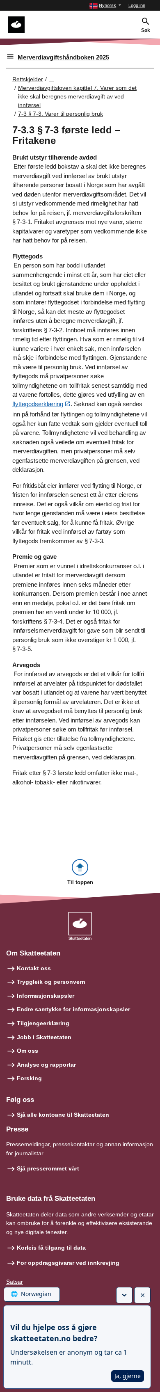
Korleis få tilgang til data (51, 1247)
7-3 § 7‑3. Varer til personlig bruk (60, 113)
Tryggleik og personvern (51, 981)
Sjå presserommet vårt (48, 1168)
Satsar (14, 1281)
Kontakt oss (34, 968)
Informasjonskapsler (45, 995)
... (51, 79)
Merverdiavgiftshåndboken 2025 (63, 57)
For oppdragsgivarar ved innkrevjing (68, 1262)
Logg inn (136, 5)
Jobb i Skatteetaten (44, 1037)
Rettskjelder (27, 79)
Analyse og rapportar (46, 1064)
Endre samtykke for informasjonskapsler (73, 1009)
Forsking (29, 1078)
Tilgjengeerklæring (43, 1023)
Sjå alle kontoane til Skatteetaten (63, 1114)
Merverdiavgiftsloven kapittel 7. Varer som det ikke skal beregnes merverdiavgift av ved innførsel (77, 96)
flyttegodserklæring (37, 403)
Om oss (27, 1050)
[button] (105, 5)
